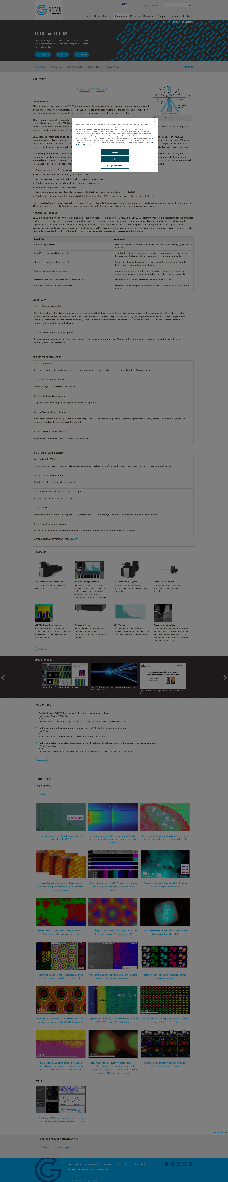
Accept (115, 152)
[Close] (154, 121)
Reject (115, 159)
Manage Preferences (115, 166)
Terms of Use (88, 145)
